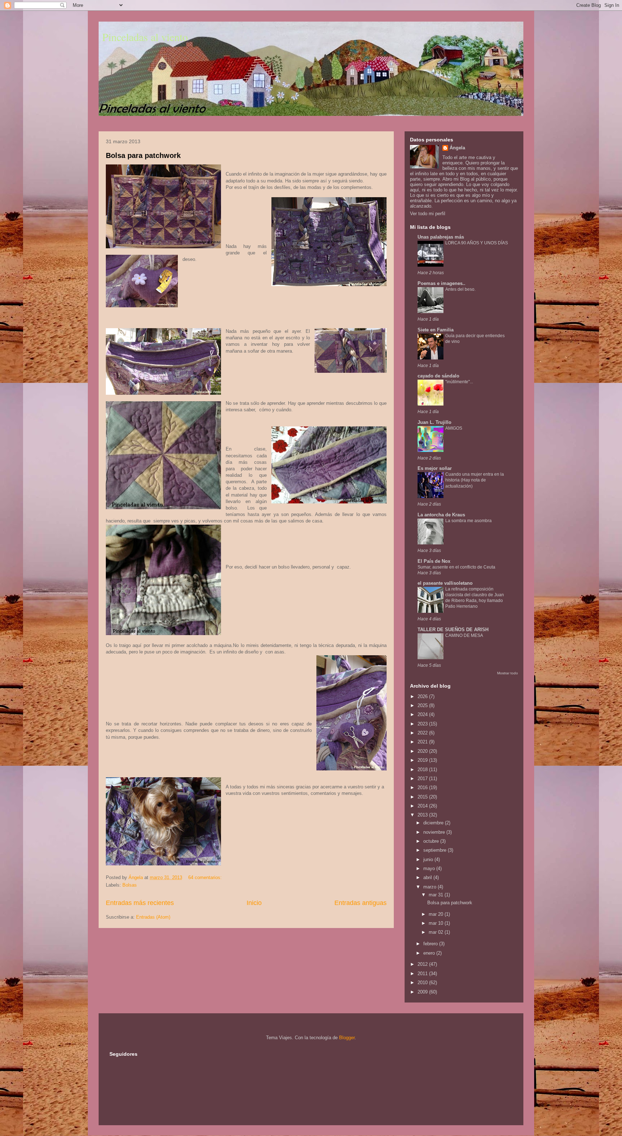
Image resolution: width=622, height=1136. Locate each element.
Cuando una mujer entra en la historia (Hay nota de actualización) (474, 480)
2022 (423, 733)
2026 (423, 696)
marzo (430, 887)
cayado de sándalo (438, 376)
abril (428, 877)
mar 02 (437, 932)
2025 (423, 705)
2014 (423, 806)
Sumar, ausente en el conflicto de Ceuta (456, 567)
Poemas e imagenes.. (441, 283)
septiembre (435, 850)
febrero (431, 943)
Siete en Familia (436, 329)
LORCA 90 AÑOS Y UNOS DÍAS (476, 242)
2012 (423, 964)
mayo (429, 868)
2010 (423, 982)
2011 (423, 973)
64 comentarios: (205, 877)
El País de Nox (434, 561)
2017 (423, 778)
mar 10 (437, 923)
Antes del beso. (460, 289)
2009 (423, 992)
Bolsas (129, 885)
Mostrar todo (507, 673)
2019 (423, 760)
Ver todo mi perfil (427, 213)
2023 (423, 724)
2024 (423, 714)
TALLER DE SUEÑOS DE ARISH (453, 629)
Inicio (254, 902)
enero (429, 953)
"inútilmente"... (459, 381)
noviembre (434, 832)
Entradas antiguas (360, 902)
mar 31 (437, 894)
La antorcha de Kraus (441, 514)
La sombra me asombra (468, 520)
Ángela (457, 147)
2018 (423, 769)
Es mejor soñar (435, 468)
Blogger (347, 1037)
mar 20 (437, 914)
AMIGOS (453, 428)
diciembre (434, 822)
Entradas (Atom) (153, 917)
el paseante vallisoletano (445, 583)
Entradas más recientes (140, 902)
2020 (423, 751)
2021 (423, 741)
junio (428, 859)
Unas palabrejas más (441, 237)
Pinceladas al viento (145, 37)
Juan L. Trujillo (434, 422)
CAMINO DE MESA (464, 635)
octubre (431, 841)
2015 (423, 797)
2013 (423, 815)
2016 (423, 787)
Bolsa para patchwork (143, 155)
